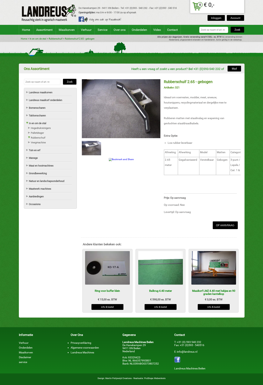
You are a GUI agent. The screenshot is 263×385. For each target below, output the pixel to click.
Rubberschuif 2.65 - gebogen (80, 38)
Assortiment (44, 30)
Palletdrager (37, 132)
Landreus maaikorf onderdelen (45, 100)
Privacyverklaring (81, 342)
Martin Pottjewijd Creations (118, 378)
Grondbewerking (38, 173)
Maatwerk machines (40, 188)
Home (26, 30)
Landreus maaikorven (40, 92)
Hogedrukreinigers (41, 128)
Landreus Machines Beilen (189, 368)
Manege (33, 157)
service (23, 362)
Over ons (120, 30)
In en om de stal (38, 38)
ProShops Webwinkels (155, 378)
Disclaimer (25, 357)
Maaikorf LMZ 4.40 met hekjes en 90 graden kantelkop (213, 292)
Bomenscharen (37, 107)
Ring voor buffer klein (107, 290)
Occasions (35, 204)
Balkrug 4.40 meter (160, 290)
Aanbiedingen (36, 196)
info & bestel (107, 307)
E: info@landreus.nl (185, 351)
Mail (234, 68)
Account (235, 17)
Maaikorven (67, 30)
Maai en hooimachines (41, 165)
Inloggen (216, 17)
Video (157, 30)
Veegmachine (38, 142)
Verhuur (86, 30)
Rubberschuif (55, 38)
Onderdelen (139, 30)
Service (102, 30)
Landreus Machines (82, 352)
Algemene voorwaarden (85, 347)
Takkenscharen (37, 115)
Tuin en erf (34, 150)
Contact (172, 30)
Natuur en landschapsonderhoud (46, 181)
